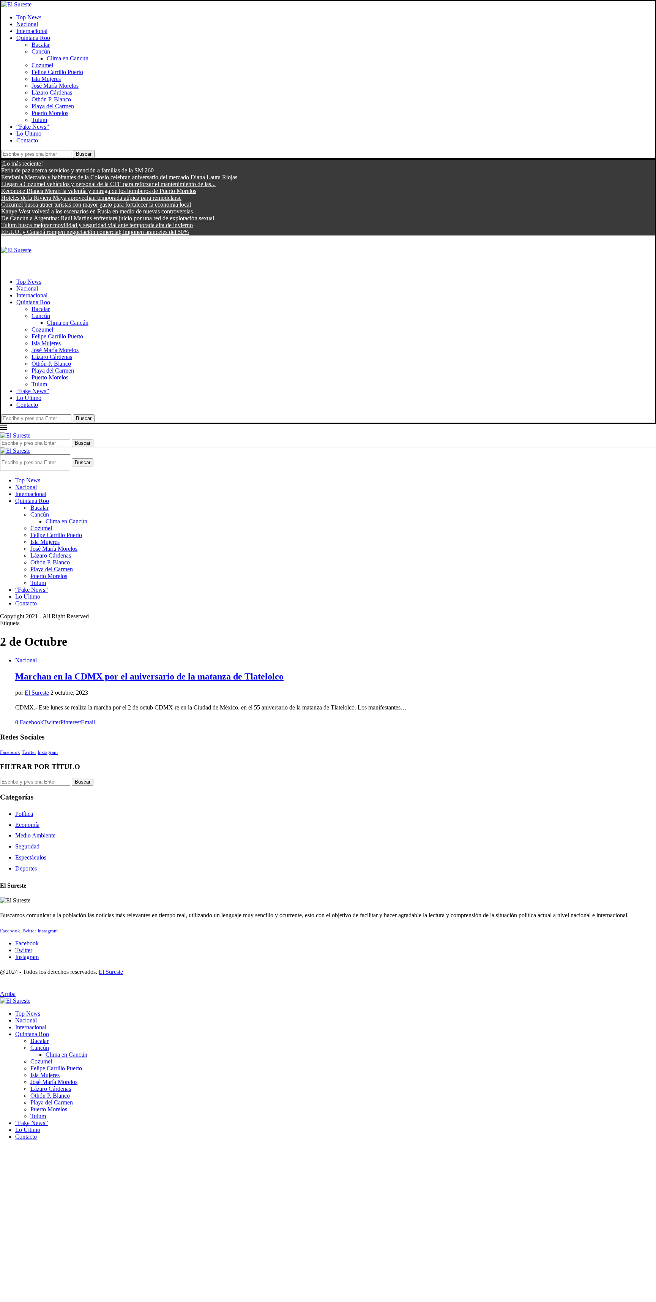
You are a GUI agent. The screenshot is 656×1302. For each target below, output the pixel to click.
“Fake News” (32, 126)
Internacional (31, 31)
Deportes (26, 868)
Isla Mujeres (46, 79)
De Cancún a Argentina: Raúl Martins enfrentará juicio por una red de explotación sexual (107, 218)
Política (24, 814)
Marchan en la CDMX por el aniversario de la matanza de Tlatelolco (149, 676)
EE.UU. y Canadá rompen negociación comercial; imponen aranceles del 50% (95, 232)
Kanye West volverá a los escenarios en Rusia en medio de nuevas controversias (97, 211)
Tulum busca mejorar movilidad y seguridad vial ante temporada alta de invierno (97, 225)
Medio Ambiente (35, 835)
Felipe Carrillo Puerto (57, 72)
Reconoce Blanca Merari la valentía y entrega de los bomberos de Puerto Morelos (98, 191)
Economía (27, 825)
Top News (28, 17)
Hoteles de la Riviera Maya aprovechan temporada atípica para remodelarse (91, 197)
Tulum (39, 120)
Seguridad (27, 846)
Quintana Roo (33, 38)
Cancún (41, 51)
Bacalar (41, 44)
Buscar (83, 154)
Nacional (27, 24)
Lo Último (28, 133)
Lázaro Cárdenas (52, 92)
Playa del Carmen (53, 106)
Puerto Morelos (50, 113)
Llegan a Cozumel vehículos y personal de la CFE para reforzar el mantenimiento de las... (108, 184)
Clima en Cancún (67, 58)
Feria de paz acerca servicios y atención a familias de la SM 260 (77, 170)
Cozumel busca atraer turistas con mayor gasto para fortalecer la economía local (96, 204)
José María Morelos (55, 85)
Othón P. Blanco (51, 99)
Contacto (27, 140)
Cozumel (42, 65)
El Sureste (37, 692)
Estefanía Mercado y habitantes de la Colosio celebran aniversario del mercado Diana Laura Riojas (119, 177)
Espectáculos (30, 857)
